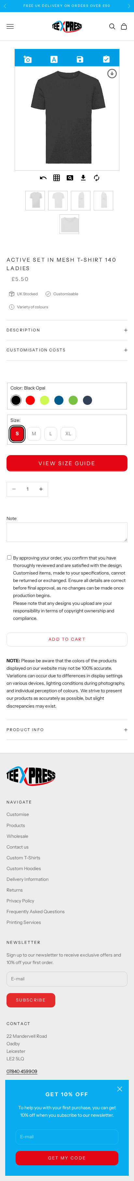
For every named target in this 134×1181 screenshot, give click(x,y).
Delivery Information (27, 879)
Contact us (18, 847)
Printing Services (24, 922)
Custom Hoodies (24, 868)
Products (16, 825)
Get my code (67, 1157)
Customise (18, 814)
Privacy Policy (20, 901)
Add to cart (67, 639)
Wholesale (17, 836)
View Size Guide (66, 463)
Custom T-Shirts (23, 858)
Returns (15, 890)
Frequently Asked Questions (36, 911)
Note (12, 518)
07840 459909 (22, 1071)
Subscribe (31, 1000)
